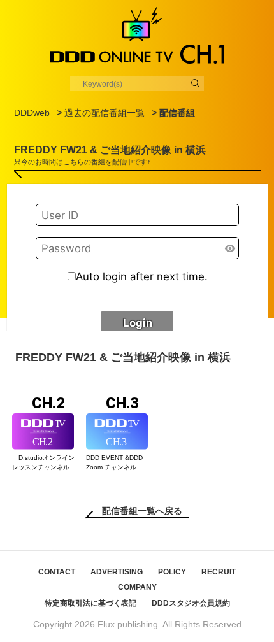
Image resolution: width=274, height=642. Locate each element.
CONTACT (56, 571)
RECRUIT (218, 571)
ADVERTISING (116, 571)
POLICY (172, 571)
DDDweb (32, 113)
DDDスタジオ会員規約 (191, 603)
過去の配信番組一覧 (104, 113)
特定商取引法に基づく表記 (90, 603)
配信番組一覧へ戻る (142, 511)
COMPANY (137, 587)
